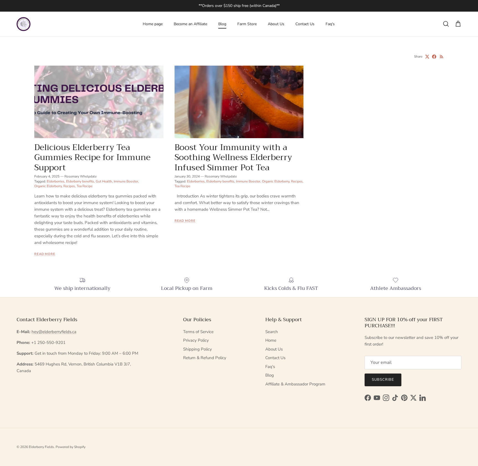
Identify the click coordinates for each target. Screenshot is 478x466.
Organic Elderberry (48, 186)
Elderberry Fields (41, 447)
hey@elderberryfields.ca (54, 331)
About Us (276, 24)
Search (271, 331)
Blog (222, 24)
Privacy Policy (196, 340)
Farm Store (247, 24)
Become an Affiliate (190, 24)
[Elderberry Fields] (23, 24)
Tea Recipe (84, 186)
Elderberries (55, 181)
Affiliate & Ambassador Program (295, 384)
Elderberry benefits (80, 181)
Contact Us (305, 24)
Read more (44, 254)
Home (270, 340)
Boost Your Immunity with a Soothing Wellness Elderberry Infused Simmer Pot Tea (233, 157)
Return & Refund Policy (204, 358)
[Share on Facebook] (434, 57)
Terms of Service (198, 331)
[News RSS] (442, 57)
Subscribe (383, 379)
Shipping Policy (197, 349)
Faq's (330, 24)
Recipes (69, 186)
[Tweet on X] (427, 57)
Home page (153, 24)
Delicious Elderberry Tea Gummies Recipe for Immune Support (92, 157)
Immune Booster (126, 181)
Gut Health (104, 181)
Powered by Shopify (70, 447)
